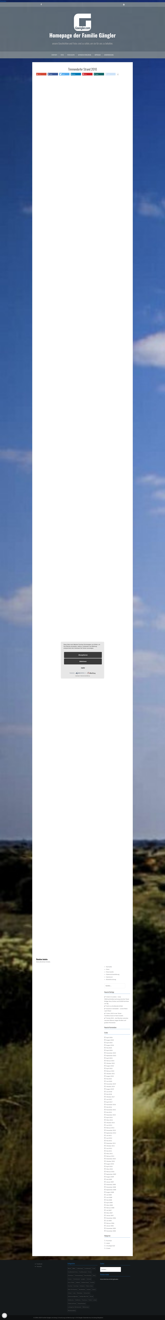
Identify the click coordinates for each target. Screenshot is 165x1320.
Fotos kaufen (71, 55)
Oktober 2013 (110, 1122)
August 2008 (110, 1192)
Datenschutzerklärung (84, 55)
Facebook (39, 1264)
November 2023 (111, 1053)
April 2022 (109, 1068)
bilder (73, 1268)
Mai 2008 (109, 1200)
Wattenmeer (86, 1307)
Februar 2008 (110, 1207)
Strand (91, 1296)
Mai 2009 (109, 1179)
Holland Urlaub (85, 1282)
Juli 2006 (109, 1220)
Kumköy (92, 1282)
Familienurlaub (83, 1272)
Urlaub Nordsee (82, 1303)
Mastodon (3, 1)
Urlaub (108, 1248)
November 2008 (111, 1187)
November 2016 (111, 1104)
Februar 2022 (110, 1071)
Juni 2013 (109, 1125)
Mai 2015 (109, 1112)
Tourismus (84, 1300)
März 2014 (109, 1120)
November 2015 (111, 1109)
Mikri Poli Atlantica (72, 1289)
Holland (78, 1282)
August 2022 (110, 1066)
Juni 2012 (109, 1138)
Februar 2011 (110, 1156)
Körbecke (82, 1286)
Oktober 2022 (110, 1063)
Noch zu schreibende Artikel (114, 1006)
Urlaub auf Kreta (72, 1303)
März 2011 (109, 1153)
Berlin (69, 1268)
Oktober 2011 (110, 1146)
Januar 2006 (110, 1226)
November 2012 (111, 1130)
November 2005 (111, 1228)
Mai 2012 (109, 1140)
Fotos (62, 55)
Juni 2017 (109, 1099)
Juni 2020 (109, 1081)
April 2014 (109, 1117)
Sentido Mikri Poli (84, 1296)
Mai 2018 (109, 1094)
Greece (70, 1279)
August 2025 (110, 1040)
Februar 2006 (110, 1223)
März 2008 (109, 1205)
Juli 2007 (109, 1210)
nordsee (89, 1289)
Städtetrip (77, 1300)
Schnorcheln (87, 1293)
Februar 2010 (110, 1171)
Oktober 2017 (110, 1097)
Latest (108, 1243)
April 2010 (109, 1166)
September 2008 (111, 1189)
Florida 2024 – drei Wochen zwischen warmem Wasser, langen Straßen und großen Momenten (116, 1020)
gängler (83, 1279)
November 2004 (111, 1231)
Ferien (89, 1272)
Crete (93, 1268)
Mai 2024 (109, 1048)
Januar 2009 (110, 1182)
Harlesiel (89, 1279)
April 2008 (109, 1202)
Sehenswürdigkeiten (73, 1296)
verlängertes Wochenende (74, 1307)
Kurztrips (109, 1240)
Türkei (90, 1300)
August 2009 (110, 1177)
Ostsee (70, 1293)
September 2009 (111, 1174)
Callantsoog (80, 1268)
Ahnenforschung (109, 55)
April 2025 (109, 1042)
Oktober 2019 (110, 1086)
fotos (94, 1275)
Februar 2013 (110, 1128)
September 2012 (111, 1133)
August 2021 (110, 1076)
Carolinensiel (87, 1268)
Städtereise (71, 1300)
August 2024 (110, 1045)
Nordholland (82, 1289)
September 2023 (111, 1055)
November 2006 (111, 1218)
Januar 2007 (110, 1215)
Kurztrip (70, 1286)
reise (74, 1293)
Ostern (94, 1289)
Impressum (98, 55)
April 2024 (109, 1050)
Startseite (54, 55)
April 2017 (109, 1102)
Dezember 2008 (111, 1184)
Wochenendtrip (72, 1310)
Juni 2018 (109, 1091)
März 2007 (109, 1213)
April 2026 (109, 1037)
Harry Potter (71, 1282)
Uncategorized (110, 1245)
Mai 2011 (109, 1151)
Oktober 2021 (110, 1073)
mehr (83, 668)
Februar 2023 (110, 1060)
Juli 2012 (109, 1135)
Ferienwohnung (79, 1275)
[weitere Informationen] (118, 74)
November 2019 (111, 1084)
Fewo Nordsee (87, 1275)
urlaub (94, 1300)
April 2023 (109, 1058)
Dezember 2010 (111, 1158)
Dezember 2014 (111, 1115)
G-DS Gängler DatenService (83, 1317)
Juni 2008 (109, 1197)
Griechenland (76, 1279)
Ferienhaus (70, 1275)
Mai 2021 (109, 1079)
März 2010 (109, 1169)
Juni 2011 (109, 1148)
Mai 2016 (109, 1107)
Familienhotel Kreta (73, 1272)
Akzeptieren (83, 655)
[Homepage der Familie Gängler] (82, 22)
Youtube (39, 1266)
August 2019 (110, 1089)
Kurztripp (76, 1286)
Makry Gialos (89, 1286)
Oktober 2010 (110, 1161)
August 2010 (110, 1164)
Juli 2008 (109, 1195)
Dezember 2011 (111, 1143)
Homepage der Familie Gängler (82, 35)
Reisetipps (79, 1293)
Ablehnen (83, 661)
